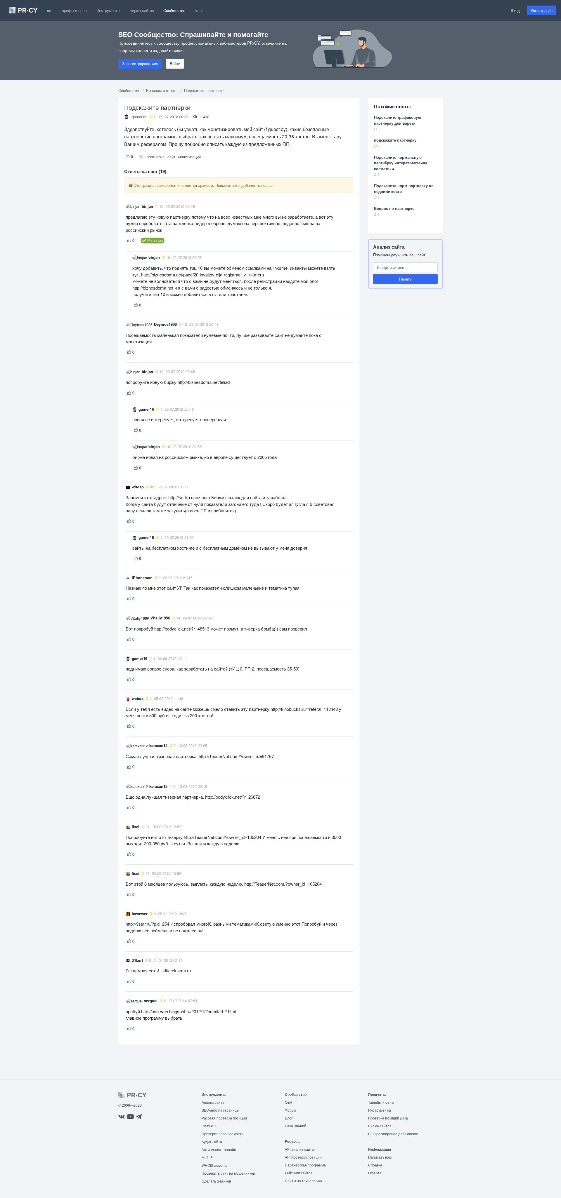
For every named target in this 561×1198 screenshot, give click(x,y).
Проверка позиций (388, 1117)
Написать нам (380, 1157)
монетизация (189, 156)
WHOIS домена (214, 1165)
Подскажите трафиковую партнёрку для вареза (397, 120)
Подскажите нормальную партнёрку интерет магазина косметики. (400, 162)
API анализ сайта (299, 1149)
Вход (515, 10)
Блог (199, 10)
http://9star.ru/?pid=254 (147, 924)
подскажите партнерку (395, 140)
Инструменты (108, 10)
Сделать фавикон (216, 1180)
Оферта (375, 1172)
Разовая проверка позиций (224, 1117)
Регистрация (542, 10)
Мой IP (207, 1157)
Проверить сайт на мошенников (228, 1173)
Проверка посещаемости (222, 1133)
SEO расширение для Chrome (393, 1133)
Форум (290, 1110)
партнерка (156, 156)
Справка (375, 1164)
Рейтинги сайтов (298, 1172)
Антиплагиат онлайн (219, 1149)
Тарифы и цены (73, 10)
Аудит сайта (212, 1141)
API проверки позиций (303, 1157)
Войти (175, 63)
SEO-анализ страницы (220, 1110)
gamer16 (139, 116)
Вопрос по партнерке (394, 208)
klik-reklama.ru (177, 970)
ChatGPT (209, 1125)
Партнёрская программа (305, 1164)
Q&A (288, 1102)
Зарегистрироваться (140, 63)
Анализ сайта (389, 246)
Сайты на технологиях (304, 1180)
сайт (171, 156)
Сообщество (174, 10)
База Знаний (295, 1125)
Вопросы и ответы (162, 90)
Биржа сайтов (141, 10)
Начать (405, 279)
